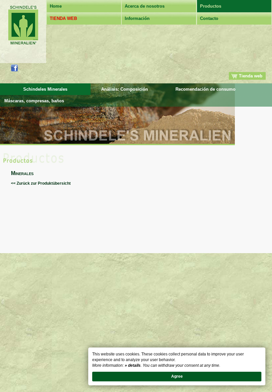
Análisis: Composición (124, 89)
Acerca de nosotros (145, 6)
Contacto (209, 18)
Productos (210, 6)
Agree (177, 376)
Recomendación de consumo (205, 89)
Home (56, 6)
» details (133, 365)
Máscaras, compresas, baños (34, 100)
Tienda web (250, 75)
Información (137, 18)
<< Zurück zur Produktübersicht (41, 183)
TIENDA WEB (63, 18)
